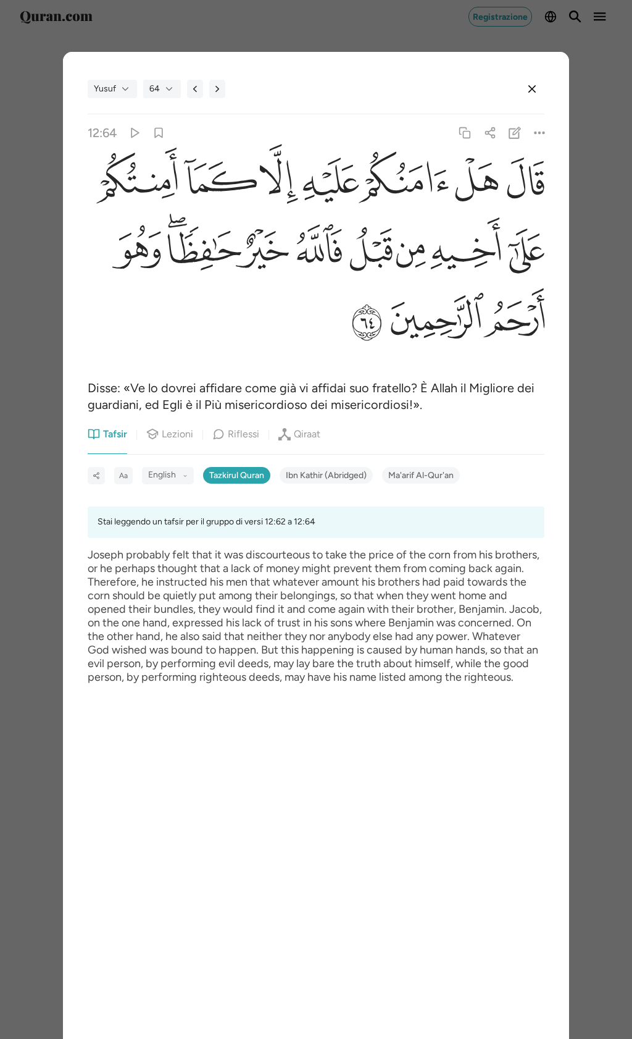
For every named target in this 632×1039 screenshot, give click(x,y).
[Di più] (539, 133)
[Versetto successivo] (217, 89)
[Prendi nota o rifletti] (514, 133)
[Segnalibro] (159, 133)
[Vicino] (532, 89)
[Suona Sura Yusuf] (133, 133)
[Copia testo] (465, 133)
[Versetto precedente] (195, 89)
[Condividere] (490, 133)
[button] (521, 184)
